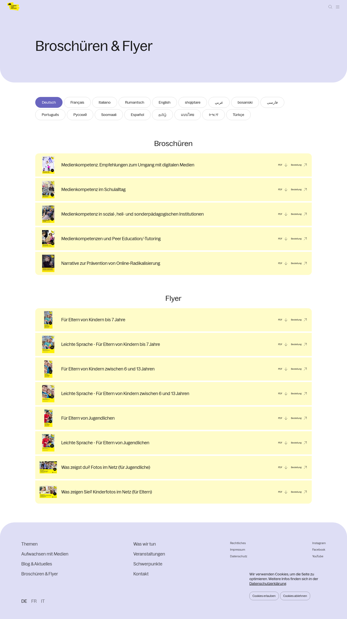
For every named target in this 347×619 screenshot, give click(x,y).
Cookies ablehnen (295, 596)
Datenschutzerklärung (267, 583)
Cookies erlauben (264, 596)
